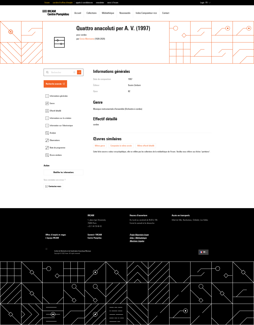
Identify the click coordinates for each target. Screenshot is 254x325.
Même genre (100, 145)
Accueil (77, 12)
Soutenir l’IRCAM (95, 234)
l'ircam (47, 2)
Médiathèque (108, 12)
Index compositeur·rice (146, 12)
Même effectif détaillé (145, 145)
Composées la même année (121, 145)
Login (202, 2)
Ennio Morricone (87, 38)
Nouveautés (124, 12)
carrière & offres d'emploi (62, 2)
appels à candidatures (84, 2)
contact (165, 12)
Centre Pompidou (95, 238)
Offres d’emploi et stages (56, 234)
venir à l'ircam (112, 2)
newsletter (100, 2)
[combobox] (63, 72)
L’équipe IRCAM (52, 238)
